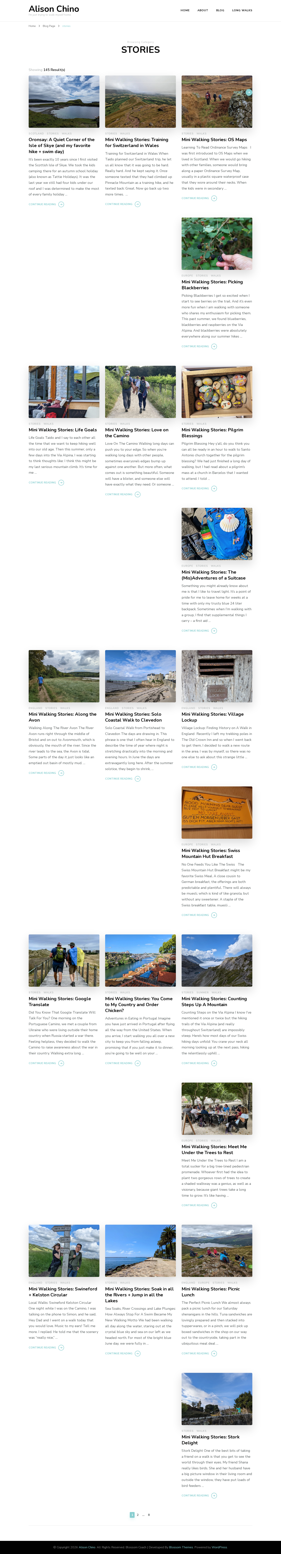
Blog (220, 10)
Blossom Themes (181, 1547)
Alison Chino (54, 9)
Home (185, 10)
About (202, 10)
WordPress (219, 1547)
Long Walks (242, 10)
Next (238, 92)
